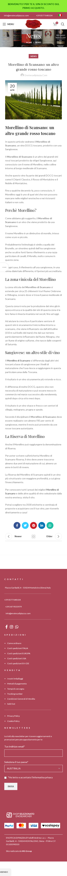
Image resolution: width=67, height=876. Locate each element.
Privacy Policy (13, 716)
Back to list (33, 536)
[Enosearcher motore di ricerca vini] (20, 815)
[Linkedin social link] (41, 525)
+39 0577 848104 (44, 15)
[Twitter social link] (25, 525)
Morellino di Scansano (18, 360)
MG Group (27, 851)
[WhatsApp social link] (50, 525)
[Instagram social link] (11, 627)
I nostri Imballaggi (15, 678)
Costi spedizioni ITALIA (17, 648)
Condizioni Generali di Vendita (21, 699)
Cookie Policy (13, 721)
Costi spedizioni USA (16, 658)
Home (29, 42)
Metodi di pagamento (17, 684)
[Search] (62, 24)
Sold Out (11, 704)
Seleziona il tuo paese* (16, 762)
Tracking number (15, 694)
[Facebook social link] (17, 525)
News (38, 42)
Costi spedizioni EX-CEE (18, 663)
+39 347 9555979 (13, 606)
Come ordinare (14, 643)
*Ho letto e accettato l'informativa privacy (30, 777)
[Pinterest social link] (33, 525)
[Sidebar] (4, 267)
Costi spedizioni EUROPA (18, 653)
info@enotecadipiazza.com (16, 15)
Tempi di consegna (15, 689)
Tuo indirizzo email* (14, 746)
